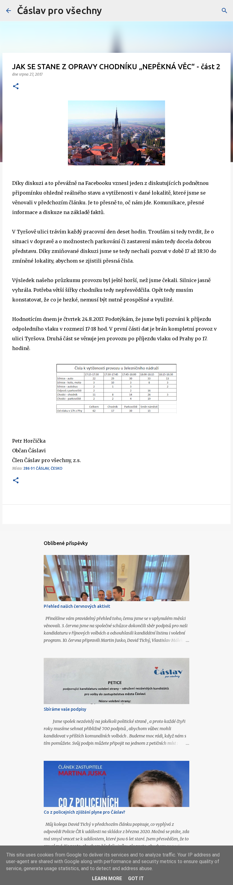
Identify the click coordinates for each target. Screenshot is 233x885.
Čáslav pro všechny (59, 10)
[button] (15, 87)
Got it (136, 878)
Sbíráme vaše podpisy (65, 709)
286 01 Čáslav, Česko (42, 468)
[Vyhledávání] (224, 10)
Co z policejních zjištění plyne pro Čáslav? (84, 812)
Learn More (107, 878)
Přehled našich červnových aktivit (77, 606)
